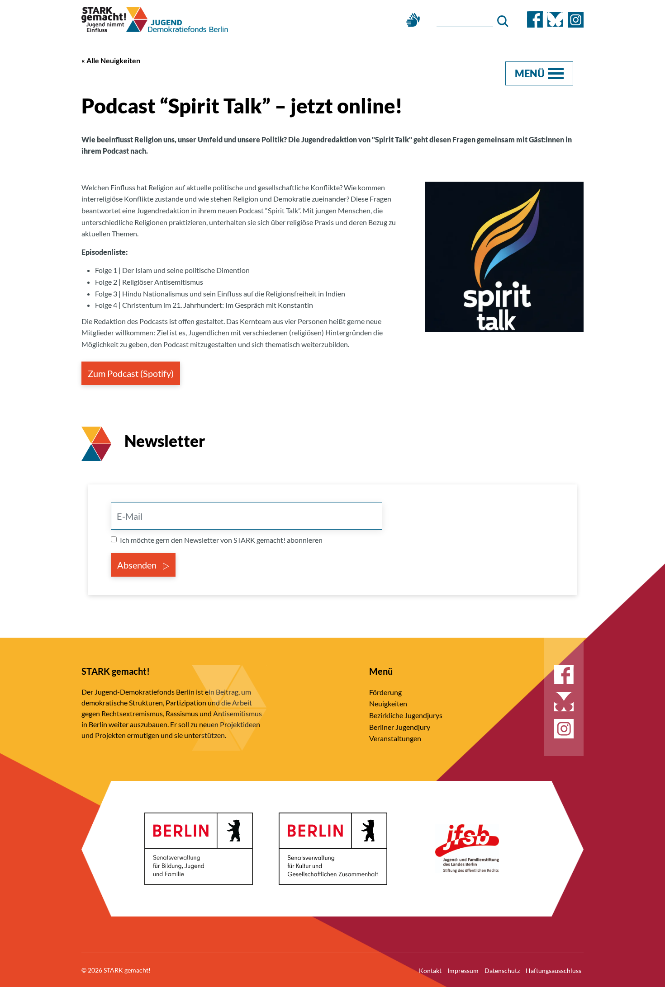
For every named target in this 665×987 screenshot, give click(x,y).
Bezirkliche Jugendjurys (405, 715)
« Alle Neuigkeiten (110, 60)
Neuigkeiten (388, 703)
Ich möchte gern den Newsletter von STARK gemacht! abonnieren (221, 540)
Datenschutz (502, 970)
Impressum (463, 970)
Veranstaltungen (395, 738)
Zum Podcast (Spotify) (131, 373)
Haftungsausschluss (553, 970)
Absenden (137, 564)
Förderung (385, 692)
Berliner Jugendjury (399, 727)
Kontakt (430, 970)
